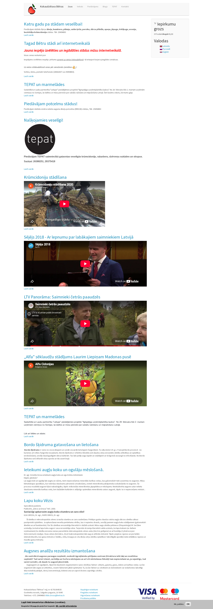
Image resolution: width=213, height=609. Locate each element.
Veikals (80, 6)
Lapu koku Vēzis (38, 500)
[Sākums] (33, 9)
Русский (166, 49)
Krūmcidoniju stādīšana (45, 177)
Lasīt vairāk (29, 35)
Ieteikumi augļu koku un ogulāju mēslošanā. (64, 469)
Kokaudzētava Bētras (51, 6)
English (165, 52)
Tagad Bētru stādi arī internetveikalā (57, 43)
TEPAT (114, 6)
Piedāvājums (92, 6)
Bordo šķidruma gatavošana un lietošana (61, 444)
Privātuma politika (88, 598)
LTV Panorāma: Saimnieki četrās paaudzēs (62, 297)
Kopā (165, 34)
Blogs (105, 6)
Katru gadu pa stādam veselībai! (53, 24)
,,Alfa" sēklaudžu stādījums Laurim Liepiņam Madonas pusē (77, 356)
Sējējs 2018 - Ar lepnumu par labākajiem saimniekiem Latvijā (78, 237)
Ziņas (70, 6)
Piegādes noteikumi (89, 592)
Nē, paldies (179, 604)
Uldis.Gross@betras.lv (55, 595)
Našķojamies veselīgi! (43, 120)
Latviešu (166, 46)
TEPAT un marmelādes (44, 84)
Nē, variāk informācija (66, 606)
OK (188, 604)
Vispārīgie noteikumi (89, 589)
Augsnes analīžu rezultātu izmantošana (59, 550)
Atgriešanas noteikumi (90, 595)
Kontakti (125, 6)
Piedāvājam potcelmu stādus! (51, 103)
